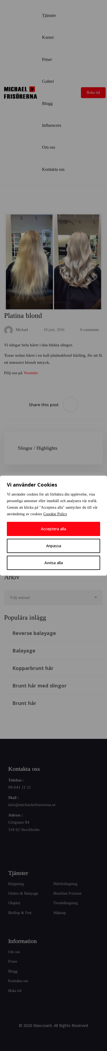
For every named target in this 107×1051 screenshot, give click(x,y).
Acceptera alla (53, 528)
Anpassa (53, 545)
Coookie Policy (55, 514)
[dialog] (53, 526)
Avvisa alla (53, 562)
